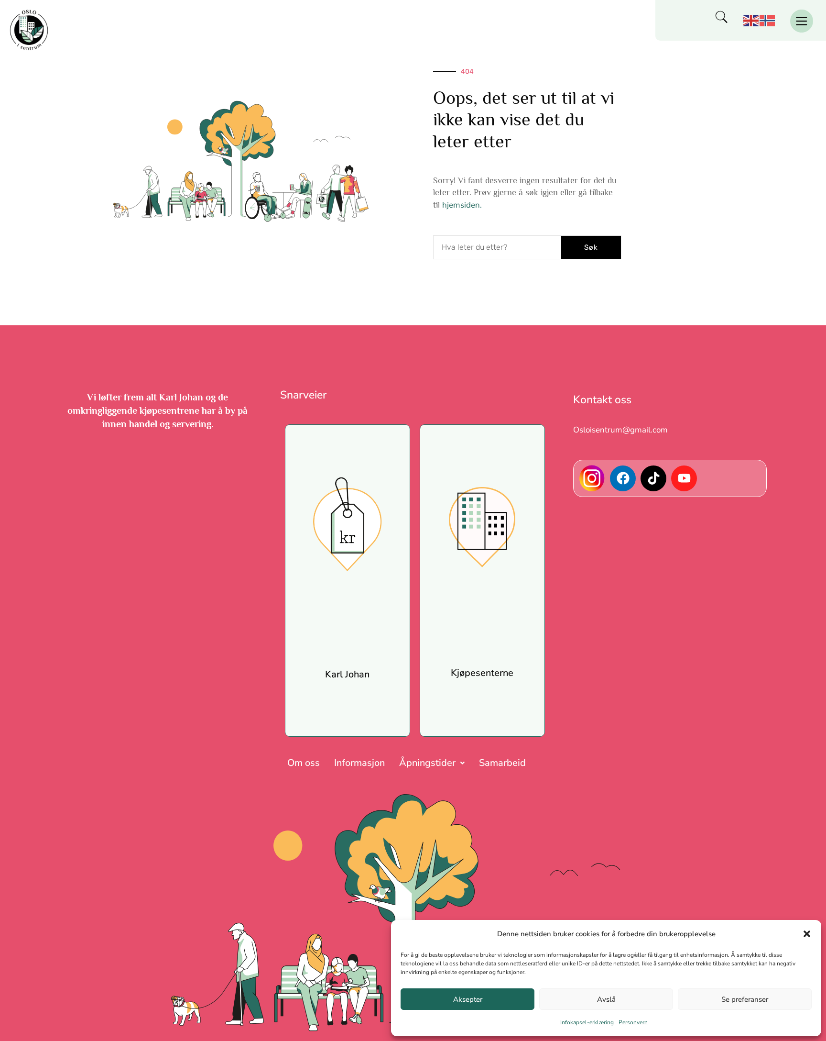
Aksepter (467, 999)
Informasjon (359, 762)
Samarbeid (502, 762)
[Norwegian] (768, 19)
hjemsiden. (462, 204)
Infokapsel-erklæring (587, 1022)
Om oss (303, 762)
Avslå (606, 999)
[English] (751, 19)
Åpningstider (427, 762)
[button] (807, 934)
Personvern (633, 1022)
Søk (591, 247)
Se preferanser (744, 999)
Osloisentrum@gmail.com (620, 429)
